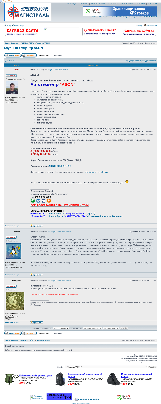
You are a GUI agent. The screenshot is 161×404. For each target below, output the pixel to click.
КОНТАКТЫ (152, 4)
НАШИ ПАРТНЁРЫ (27, 43)
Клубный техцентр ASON (23, 48)
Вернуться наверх (12, 226)
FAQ (140, 25)
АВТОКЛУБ (84, 4)
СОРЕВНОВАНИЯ (98, 4)
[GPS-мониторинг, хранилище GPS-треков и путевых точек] (124, 399)
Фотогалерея (151, 25)
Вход (8, 25)
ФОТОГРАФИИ (127, 4)
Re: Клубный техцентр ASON (59, 231)
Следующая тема (149, 61)
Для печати (9, 61)
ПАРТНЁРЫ (140, 4)
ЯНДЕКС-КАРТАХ (60, 166)
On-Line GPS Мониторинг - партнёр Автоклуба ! (124, 17)
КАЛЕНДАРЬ (113, 4)
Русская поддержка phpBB (81, 403)
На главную (71, 4)
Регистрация (19, 25)
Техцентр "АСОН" (43, 43)
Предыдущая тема (133, 61)
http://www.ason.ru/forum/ (96, 172)
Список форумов (11, 43)
